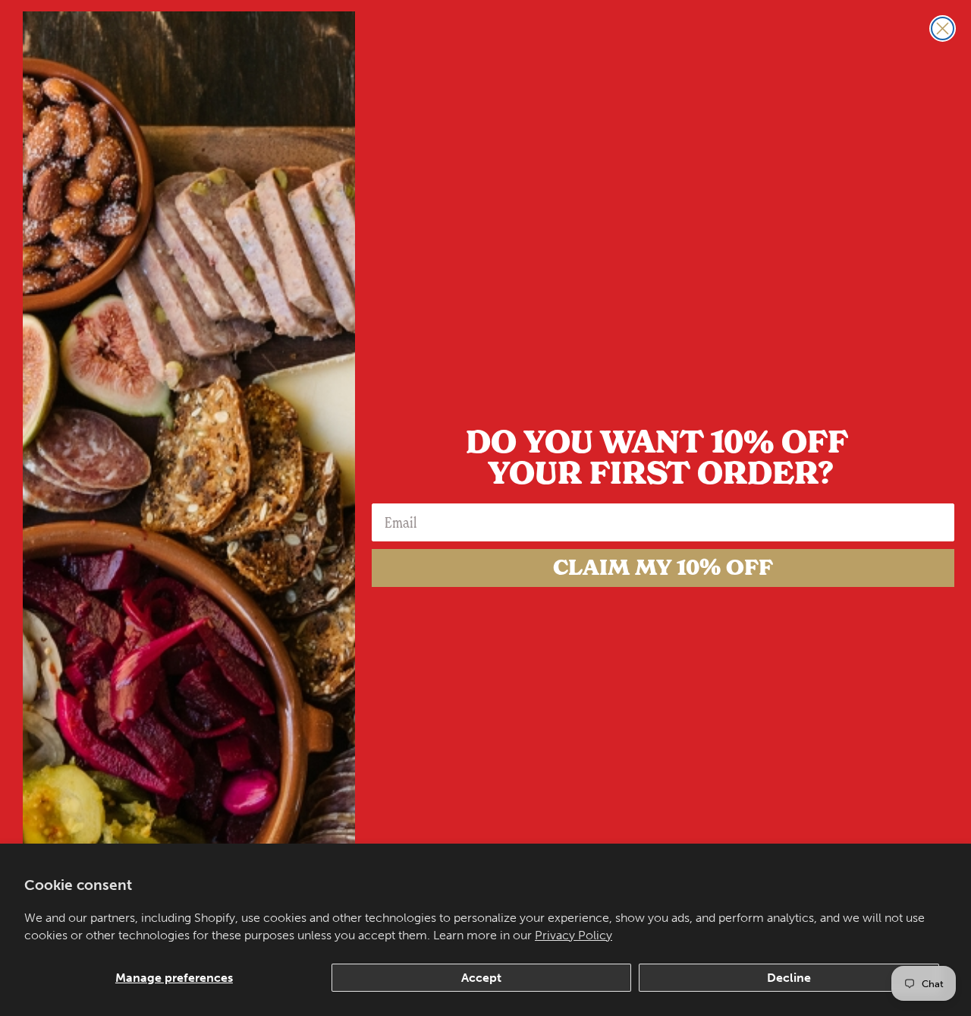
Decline (789, 977)
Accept (481, 977)
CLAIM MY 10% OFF (663, 567)
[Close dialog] (942, 28)
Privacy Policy (573, 935)
